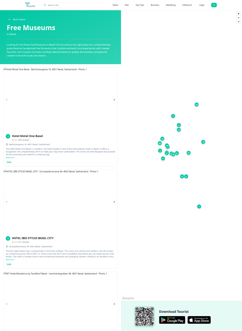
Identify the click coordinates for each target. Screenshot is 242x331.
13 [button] (162, 138)
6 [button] (166, 153)
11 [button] (173, 116)
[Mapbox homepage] (128, 298)
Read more (10, 157)
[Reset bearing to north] (239, 22)
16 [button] (173, 154)
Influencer (187, 5)
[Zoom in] (239, 14)
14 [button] (203, 141)
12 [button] (179, 129)
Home (115, 5)
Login (201, 5)
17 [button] (163, 158)
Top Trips (140, 5)
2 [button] (186, 176)
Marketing (171, 5)
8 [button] (176, 153)
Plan (127, 5)
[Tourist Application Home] (30, 5)
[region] (181, 155)
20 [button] (160, 143)
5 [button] (178, 125)
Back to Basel (19, 19)
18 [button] (197, 104)
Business (155, 5)
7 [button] (199, 206)
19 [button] (167, 145)
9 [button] (182, 176)
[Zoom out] (239, 18)
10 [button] (189, 152)
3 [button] (160, 150)
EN (214, 5)
